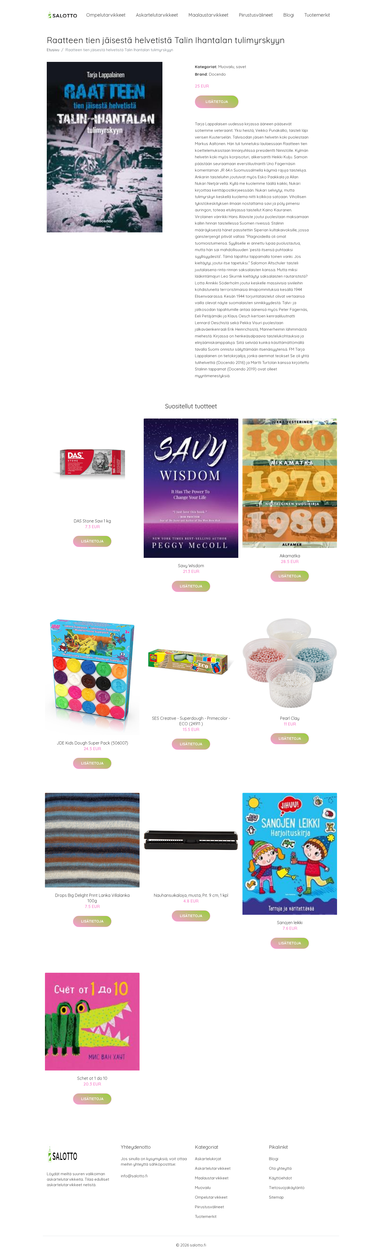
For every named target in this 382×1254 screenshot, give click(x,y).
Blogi (288, 15)
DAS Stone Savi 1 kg (92, 521)
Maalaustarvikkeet (208, 15)
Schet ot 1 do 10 (92, 1078)
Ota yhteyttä (280, 1168)
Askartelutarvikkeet (157, 15)
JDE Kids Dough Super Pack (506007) (92, 743)
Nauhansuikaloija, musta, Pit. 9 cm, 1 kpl (191, 895)
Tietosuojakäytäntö (287, 1187)
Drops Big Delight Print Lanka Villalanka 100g (92, 898)
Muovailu (226, 66)
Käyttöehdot (280, 1177)
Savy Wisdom (191, 565)
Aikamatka (290, 555)
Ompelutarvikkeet (106, 15)
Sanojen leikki (289, 922)
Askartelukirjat (208, 1158)
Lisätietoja (217, 101)
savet (241, 66)
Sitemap (276, 1197)
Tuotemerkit (317, 15)
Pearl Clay (289, 718)
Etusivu (53, 49)
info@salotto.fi (134, 1175)
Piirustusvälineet (256, 15)
